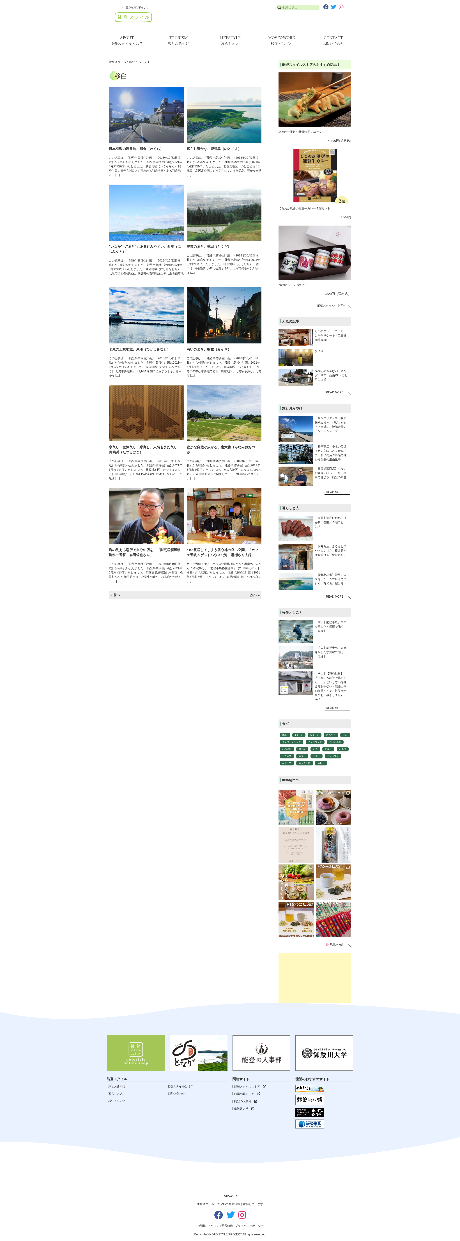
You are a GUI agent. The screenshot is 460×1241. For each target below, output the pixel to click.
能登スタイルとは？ (180, 1086)
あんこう (330, 735)
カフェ (316, 756)
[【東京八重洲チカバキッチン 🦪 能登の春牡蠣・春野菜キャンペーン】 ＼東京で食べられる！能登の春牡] (296, 882)
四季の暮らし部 (244, 1093)
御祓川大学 (241, 1108)
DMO (285, 735)
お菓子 (328, 749)
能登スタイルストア (247, 1086)
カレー (321, 763)
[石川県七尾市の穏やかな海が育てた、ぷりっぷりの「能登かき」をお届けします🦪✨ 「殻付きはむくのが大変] (333, 844)
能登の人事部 (242, 1101)
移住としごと (117, 1100)
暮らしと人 (115, 1093)
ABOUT (127, 40)
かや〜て (286, 763)
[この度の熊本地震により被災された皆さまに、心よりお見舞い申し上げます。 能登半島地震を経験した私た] (296, 844)
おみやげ (286, 749)
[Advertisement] (315, 978)
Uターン (314, 735)
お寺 (315, 749)
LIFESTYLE (230, 40)
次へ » (255, 595)
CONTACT (333, 40)
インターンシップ (291, 742)
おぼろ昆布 (335, 742)
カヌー (302, 756)
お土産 (302, 749)
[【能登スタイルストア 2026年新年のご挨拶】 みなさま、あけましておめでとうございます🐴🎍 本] (333, 882)
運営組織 (227, 1225)
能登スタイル (117, 61)
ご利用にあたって (207, 1225)
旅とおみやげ (117, 1086)
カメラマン (333, 756)
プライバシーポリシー (249, 1225)
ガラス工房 (304, 763)
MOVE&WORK (281, 40)
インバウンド (315, 742)
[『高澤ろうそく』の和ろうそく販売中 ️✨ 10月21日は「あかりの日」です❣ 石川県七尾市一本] (333, 919)
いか (345, 735)
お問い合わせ (176, 1093)
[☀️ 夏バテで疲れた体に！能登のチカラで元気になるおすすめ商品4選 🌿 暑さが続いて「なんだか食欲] (296, 807)
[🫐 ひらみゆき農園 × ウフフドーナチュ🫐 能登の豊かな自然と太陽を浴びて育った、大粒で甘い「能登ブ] (333, 807)
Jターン (299, 735)
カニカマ (286, 756)
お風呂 (342, 749)
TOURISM (178, 40)
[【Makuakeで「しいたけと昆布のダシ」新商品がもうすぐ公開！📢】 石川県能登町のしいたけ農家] (296, 919)
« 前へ (115, 595)
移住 (132, 61)
